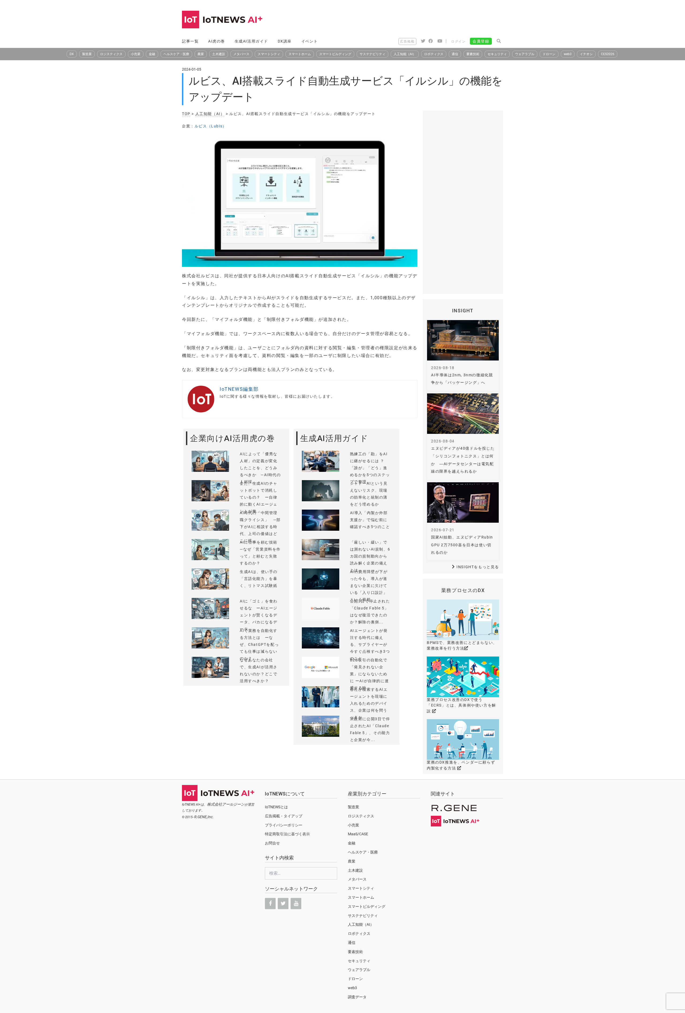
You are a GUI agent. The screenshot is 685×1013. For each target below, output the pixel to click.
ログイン (458, 41)
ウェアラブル (524, 54)
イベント (309, 41)
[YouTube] (296, 903)
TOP (186, 114)
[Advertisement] (405, 20)
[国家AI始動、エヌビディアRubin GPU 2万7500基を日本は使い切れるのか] (463, 502)
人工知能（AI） (405, 54)
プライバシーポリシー (283, 825)
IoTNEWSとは (276, 807)
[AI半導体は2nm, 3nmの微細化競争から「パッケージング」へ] (463, 340)
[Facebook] (270, 903)
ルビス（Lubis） (211, 126)
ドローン (549, 54)
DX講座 (285, 41)
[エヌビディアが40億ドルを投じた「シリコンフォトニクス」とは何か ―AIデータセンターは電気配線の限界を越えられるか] (463, 413)
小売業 (135, 54)
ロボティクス (433, 54)
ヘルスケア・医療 (176, 54)
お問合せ (272, 843)
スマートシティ (269, 54)
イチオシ (586, 54)
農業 (200, 54)
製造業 (87, 54)
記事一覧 (190, 41)
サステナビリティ (372, 54)
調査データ (357, 997)
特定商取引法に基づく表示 (287, 834)
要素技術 (472, 54)
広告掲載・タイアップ (283, 816)
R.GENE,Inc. (204, 817)
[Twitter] (283, 903)
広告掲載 (407, 41)
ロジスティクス (111, 54)
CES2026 (607, 54)
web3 (568, 54)
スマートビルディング (335, 54)
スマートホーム (299, 54)
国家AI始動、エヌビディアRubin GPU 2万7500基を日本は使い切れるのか (462, 545)
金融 (152, 54)
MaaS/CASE (358, 834)
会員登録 (481, 41)
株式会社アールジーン (226, 804)
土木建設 (218, 54)
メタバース (241, 54)
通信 (455, 54)
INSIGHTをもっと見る (477, 567)
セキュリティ (497, 54)
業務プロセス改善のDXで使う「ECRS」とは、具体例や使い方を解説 (461, 705)
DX (72, 54)
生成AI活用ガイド (251, 41)
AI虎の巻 (216, 41)
